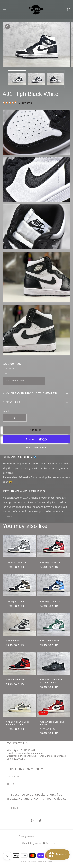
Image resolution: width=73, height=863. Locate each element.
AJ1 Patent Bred (15, 679)
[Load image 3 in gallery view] (56, 79)
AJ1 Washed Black (16, 562)
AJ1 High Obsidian (50, 601)
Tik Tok (11, 783)
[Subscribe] (62, 808)
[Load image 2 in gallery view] (36, 79)
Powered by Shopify (45, 861)
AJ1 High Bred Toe (50, 562)
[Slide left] (3, 80)
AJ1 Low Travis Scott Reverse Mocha (17, 723)
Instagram (13, 776)
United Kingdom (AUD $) (35, 843)
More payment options (36, 447)
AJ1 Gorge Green (49, 640)
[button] (4, 9)
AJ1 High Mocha (15, 601)
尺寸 (5, 374)
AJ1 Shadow (13, 640)
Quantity (7, 411)
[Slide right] (69, 80)
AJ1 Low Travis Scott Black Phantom (51, 681)
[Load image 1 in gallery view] (17, 79)
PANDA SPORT (32, 861)
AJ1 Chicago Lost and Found (52, 723)
